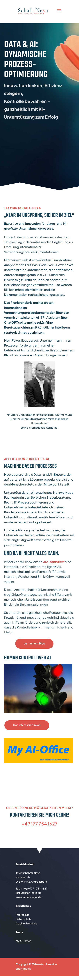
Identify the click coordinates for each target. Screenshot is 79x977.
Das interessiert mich (26, 725)
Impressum (23, 914)
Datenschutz (23, 919)
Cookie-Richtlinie (26, 923)
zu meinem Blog (34, 643)
